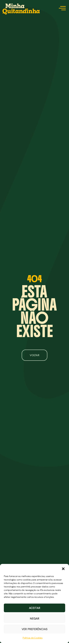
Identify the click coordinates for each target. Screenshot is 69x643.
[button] (63, 569)
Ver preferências (35, 629)
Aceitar (34, 608)
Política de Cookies (33, 637)
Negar (34, 618)
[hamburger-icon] (61, 8)
